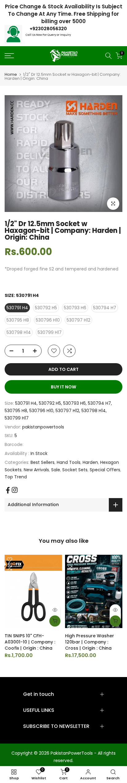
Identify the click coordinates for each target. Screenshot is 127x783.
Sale (55, 470)
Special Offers (105, 470)
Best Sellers (43, 462)
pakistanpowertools (43, 427)
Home (11, 74)
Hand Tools (68, 462)
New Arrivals (36, 470)
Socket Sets (75, 470)
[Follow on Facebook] (8, 490)
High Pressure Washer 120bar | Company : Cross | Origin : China (89, 642)
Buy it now (63, 387)
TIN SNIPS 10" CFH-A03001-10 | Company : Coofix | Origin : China (30, 642)
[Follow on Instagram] (15, 490)
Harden (90, 462)
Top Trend (16, 477)
